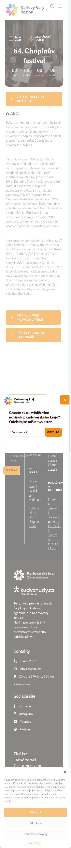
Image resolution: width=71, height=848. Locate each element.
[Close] (64, 399)
